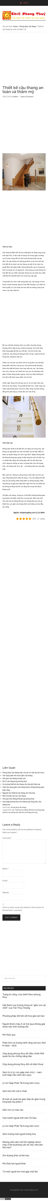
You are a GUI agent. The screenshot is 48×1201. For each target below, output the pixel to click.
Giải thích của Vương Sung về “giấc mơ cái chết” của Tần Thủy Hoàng (24, 1006)
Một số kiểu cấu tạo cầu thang (14, 796)
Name (5, 869)
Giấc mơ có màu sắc (12, 1110)
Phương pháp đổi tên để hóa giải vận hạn (23, 1016)
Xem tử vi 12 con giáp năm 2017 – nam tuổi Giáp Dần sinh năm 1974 (22, 1073)
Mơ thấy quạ (8, 1034)
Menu (25, 3)
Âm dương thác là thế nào (15, 1155)
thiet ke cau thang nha (10, 812)
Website (5, 892)
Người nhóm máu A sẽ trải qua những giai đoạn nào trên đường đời (23, 1025)
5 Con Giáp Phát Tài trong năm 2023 (20, 1083)
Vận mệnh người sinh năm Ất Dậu (19, 1118)
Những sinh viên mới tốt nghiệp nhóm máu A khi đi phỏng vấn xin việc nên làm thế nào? (22, 1145)
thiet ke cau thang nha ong (28, 812)
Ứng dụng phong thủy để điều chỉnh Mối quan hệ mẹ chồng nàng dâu (23, 1055)
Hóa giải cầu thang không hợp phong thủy (18, 799)
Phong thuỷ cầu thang (18, 807)
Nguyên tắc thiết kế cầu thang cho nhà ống (18, 793)
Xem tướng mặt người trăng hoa (19, 1134)
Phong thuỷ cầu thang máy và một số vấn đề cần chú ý (23, 773)
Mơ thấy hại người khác (14, 1163)
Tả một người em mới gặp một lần (20, 1171)
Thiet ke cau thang (21, 810)
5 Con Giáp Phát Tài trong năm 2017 (20, 1126)
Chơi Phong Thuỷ (24, 15)
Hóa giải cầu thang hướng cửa (14, 778)
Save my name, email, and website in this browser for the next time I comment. (23, 908)
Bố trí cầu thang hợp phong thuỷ (14, 781)
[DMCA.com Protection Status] (5, 1199)
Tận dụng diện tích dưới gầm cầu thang (17, 775)
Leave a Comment (26, 97)
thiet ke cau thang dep (36, 810)
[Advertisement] (24, 61)
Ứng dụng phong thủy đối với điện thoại (22, 1064)
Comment (6, 838)
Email (5, 881)
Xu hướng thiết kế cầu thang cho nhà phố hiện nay (21, 784)
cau (13, 810)
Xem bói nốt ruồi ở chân (14, 1091)
